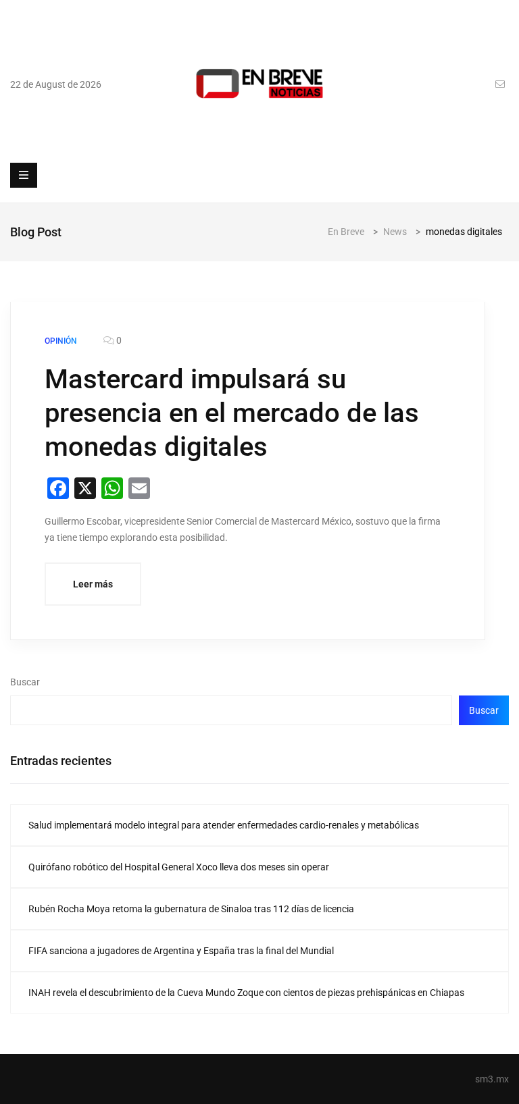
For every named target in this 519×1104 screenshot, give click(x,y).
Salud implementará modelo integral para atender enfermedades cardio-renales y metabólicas (223, 825)
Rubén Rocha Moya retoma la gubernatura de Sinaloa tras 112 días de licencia (191, 908)
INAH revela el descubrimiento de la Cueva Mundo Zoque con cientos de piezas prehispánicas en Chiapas (246, 992)
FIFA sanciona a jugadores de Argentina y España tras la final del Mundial (181, 950)
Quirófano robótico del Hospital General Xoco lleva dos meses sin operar (178, 867)
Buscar (25, 682)
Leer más (93, 584)
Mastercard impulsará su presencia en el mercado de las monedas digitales (232, 413)
